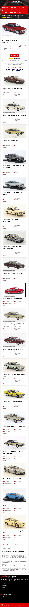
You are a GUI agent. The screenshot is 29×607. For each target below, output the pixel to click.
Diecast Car (6, 7)
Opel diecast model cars (17, 7)
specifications (16, 545)
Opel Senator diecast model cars (10, 9)
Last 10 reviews (7, 548)
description (6, 545)
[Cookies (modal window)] (2, 604)
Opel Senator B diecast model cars (10, 10)
